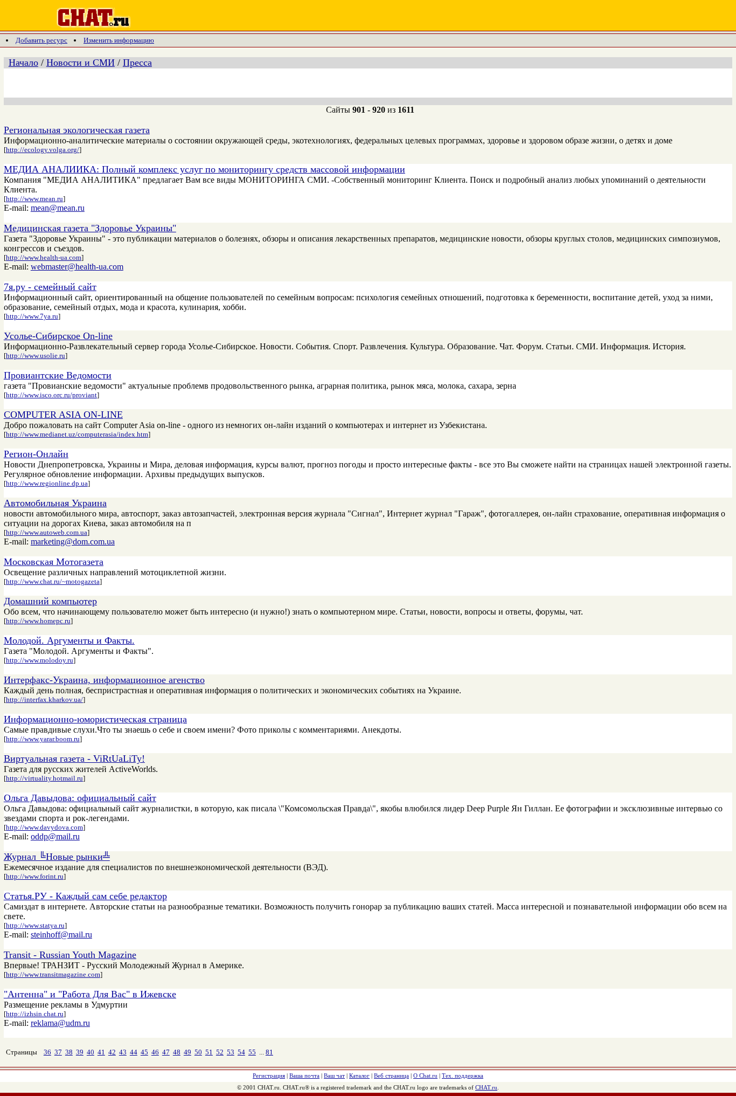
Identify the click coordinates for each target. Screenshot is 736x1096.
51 (209, 1052)
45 (144, 1052)
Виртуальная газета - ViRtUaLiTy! (74, 758)
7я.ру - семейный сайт (50, 286)
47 (166, 1052)
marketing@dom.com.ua (73, 541)
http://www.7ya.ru (32, 316)
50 (198, 1052)
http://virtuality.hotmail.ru (44, 778)
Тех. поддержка (462, 1075)
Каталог (359, 1075)
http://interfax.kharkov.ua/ (44, 699)
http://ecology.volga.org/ (42, 150)
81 (269, 1052)
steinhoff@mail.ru (61, 934)
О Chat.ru (425, 1075)
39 (80, 1052)
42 (112, 1052)
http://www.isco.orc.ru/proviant (51, 395)
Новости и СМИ (80, 62)
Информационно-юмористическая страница (95, 719)
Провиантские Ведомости (58, 375)
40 (90, 1052)
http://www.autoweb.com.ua (46, 532)
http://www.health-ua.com (43, 257)
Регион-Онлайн (36, 454)
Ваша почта (304, 1075)
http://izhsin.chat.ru (35, 1014)
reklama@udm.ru (60, 1023)
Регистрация (269, 1075)
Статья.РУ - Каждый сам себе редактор (85, 896)
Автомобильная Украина (55, 503)
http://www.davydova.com (44, 827)
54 (241, 1052)
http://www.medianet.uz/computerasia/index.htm (77, 434)
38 (69, 1052)
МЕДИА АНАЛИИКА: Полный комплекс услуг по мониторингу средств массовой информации (204, 169)
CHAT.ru (486, 1087)
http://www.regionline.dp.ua (47, 483)
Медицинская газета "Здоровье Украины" (90, 228)
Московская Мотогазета (53, 561)
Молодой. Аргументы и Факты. (69, 640)
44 (133, 1052)
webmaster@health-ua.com (77, 266)
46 (155, 1052)
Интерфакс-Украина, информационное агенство (104, 679)
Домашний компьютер (50, 601)
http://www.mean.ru (34, 199)
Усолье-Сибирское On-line (58, 335)
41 (101, 1052)
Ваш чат (334, 1075)
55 (252, 1052)
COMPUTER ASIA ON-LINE (63, 414)
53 (230, 1052)
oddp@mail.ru (55, 836)
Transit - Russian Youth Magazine (70, 954)
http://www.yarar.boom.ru (43, 739)
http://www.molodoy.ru (39, 660)
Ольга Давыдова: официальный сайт (80, 797)
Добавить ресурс (41, 40)
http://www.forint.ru (35, 876)
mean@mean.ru (58, 207)
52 (220, 1052)
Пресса (137, 62)
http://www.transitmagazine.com (53, 974)
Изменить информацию (119, 40)
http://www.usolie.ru (35, 355)
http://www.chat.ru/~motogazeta (53, 581)
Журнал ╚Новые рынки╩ (57, 856)
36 (47, 1052)
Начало (23, 62)
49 (187, 1052)
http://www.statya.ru (35, 925)
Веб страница (391, 1075)
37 (58, 1052)
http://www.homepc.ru (38, 621)
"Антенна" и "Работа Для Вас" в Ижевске (90, 994)
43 (123, 1052)
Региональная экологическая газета (77, 130)
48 (176, 1052)
